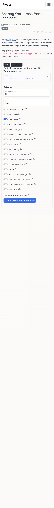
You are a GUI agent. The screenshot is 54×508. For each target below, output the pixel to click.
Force (11, 169)
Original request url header (21, 184)
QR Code (13, 114)
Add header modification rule (21, 200)
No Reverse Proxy (17, 164)
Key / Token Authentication (21, 139)
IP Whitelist (14, 144)
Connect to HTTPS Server (21, 159)
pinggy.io (10, 39)
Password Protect (17, 109)
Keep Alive (14, 119)
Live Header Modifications (16, 195)
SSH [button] (6, 65)
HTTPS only (14, 149)
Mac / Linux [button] (16, 65)
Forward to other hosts (19, 154)
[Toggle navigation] (48, 4)
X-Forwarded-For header (20, 179)
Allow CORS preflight (19, 174)
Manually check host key (20, 134)
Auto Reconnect (16, 124)
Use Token (13, 189)
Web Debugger (15, 129)
